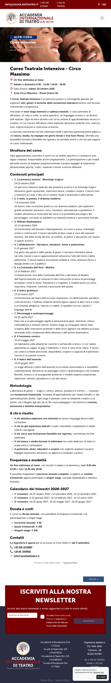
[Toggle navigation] (102, 18)
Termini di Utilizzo (62, 680)
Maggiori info (99, 672)
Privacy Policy (47, 680)
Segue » (93, 579)
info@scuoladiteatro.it (21, 4)
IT (99, 4)
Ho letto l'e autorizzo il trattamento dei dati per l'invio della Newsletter (58, 620)
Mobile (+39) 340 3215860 (94, 665)
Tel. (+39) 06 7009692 (94, 660)
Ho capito (102, 677)
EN (104, 4)
